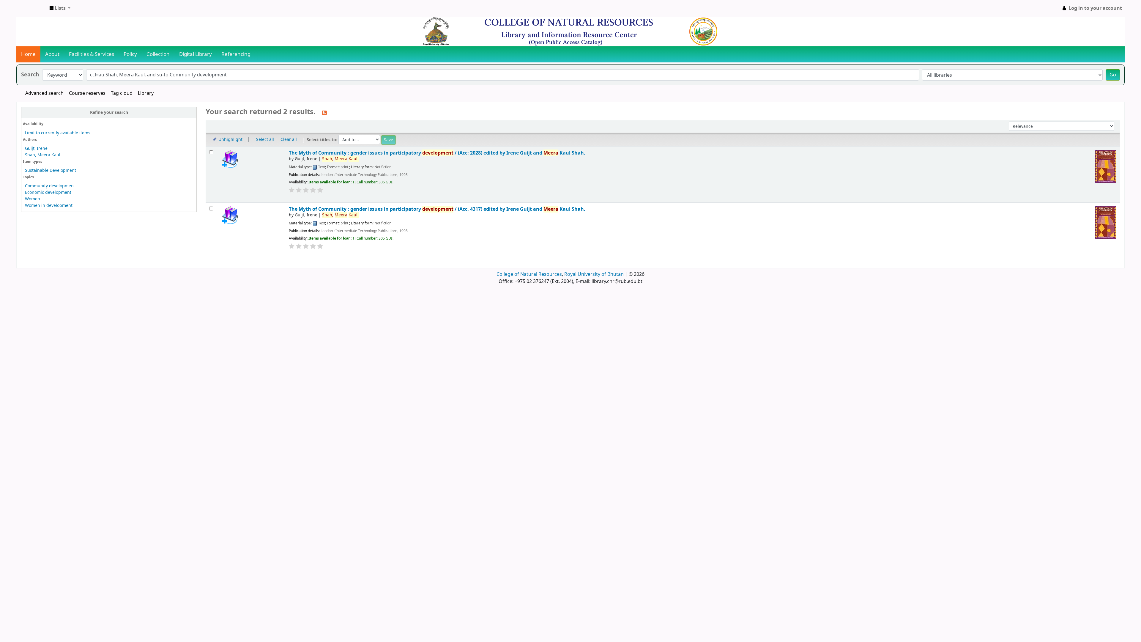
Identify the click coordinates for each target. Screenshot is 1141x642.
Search (30, 75)
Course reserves (87, 93)
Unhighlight (229, 139)
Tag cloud (122, 93)
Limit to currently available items (57, 133)
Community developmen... (51, 186)
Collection (158, 54)
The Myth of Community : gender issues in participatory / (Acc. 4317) (437, 209)
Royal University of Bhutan (594, 274)
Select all (265, 139)
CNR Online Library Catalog (31, 8)
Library (146, 93)
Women (32, 199)
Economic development (48, 192)
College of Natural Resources (529, 274)
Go (1113, 74)
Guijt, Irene (36, 148)
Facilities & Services (91, 54)
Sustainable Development (50, 170)
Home (28, 54)
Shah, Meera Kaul (42, 155)
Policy (130, 54)
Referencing (235, 54)
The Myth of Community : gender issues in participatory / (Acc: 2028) (437, 153)
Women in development (49, 205)
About (52, 54)
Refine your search (109, 112)
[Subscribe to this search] (324, 112)
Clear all (288, 139)
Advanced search (44, 93)
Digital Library (195, 54)
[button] (59, 8)
